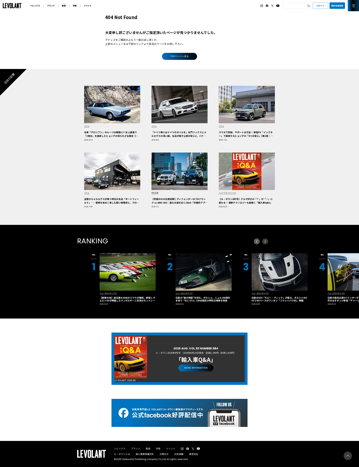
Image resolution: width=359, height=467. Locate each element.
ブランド (51, 5)
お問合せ (164, 454)
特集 (75, 5)
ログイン (320, 5)
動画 (64, 5)
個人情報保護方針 (145, 454)
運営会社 (193, 454)
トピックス (35, 5)
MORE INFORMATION (195, 367)
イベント (88, 5)
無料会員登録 (337, 5)
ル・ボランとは (122, 454)
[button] (265, 241)
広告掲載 (178, 454)
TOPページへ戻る (179, 56)
